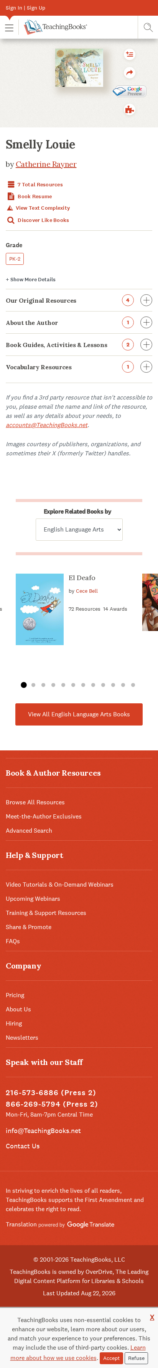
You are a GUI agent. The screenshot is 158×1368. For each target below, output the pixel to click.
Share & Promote (28, 927)
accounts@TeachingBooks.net (46, 425)
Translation (22, 1224)
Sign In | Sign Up (25, 7)
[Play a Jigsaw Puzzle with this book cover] (129, 109)
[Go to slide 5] (63, 685)
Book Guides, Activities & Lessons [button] (67, 345)
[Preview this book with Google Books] (129, 91)
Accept (111, 1358)
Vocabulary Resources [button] (67, 367)
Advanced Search (29, 831)
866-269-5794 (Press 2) (52, 1104)
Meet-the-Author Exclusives (44, 816)
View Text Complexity (42, 208)
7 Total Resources (39, 184)
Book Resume (34, 196)
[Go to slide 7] (83, 685)
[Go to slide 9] (103, 685)
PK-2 (14, 258)
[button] (9, 27)
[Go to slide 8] (93, 685)
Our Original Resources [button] (68, 300)
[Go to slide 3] (43, 685)
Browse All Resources (35, 802)
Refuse (136, 1358)
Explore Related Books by (77, 511)
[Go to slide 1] (23, 685)
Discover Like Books (42, 220)
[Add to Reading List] (129, 54)
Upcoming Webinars (33, 899)
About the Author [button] (67, 322)
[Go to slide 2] (33, 685)
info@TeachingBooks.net (43, 1130)
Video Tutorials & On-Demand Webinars (60, 884)
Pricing (15, 995)
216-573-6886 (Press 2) (51, 1093)
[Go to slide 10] (113, 685)
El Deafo (82, 577)
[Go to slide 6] (73, 685)
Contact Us (23, 1145)
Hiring (14, 1023)
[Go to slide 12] (133, 685)
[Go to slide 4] (53, 685)
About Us (18, 1009)
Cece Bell (87, 590)
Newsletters (22, 1038)
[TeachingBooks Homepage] (52, 27)
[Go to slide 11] (123, 685)
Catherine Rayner (46, 164)
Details (31, 279)
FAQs (13, 941)
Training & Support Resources (46, 913)
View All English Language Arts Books (79, 714)
